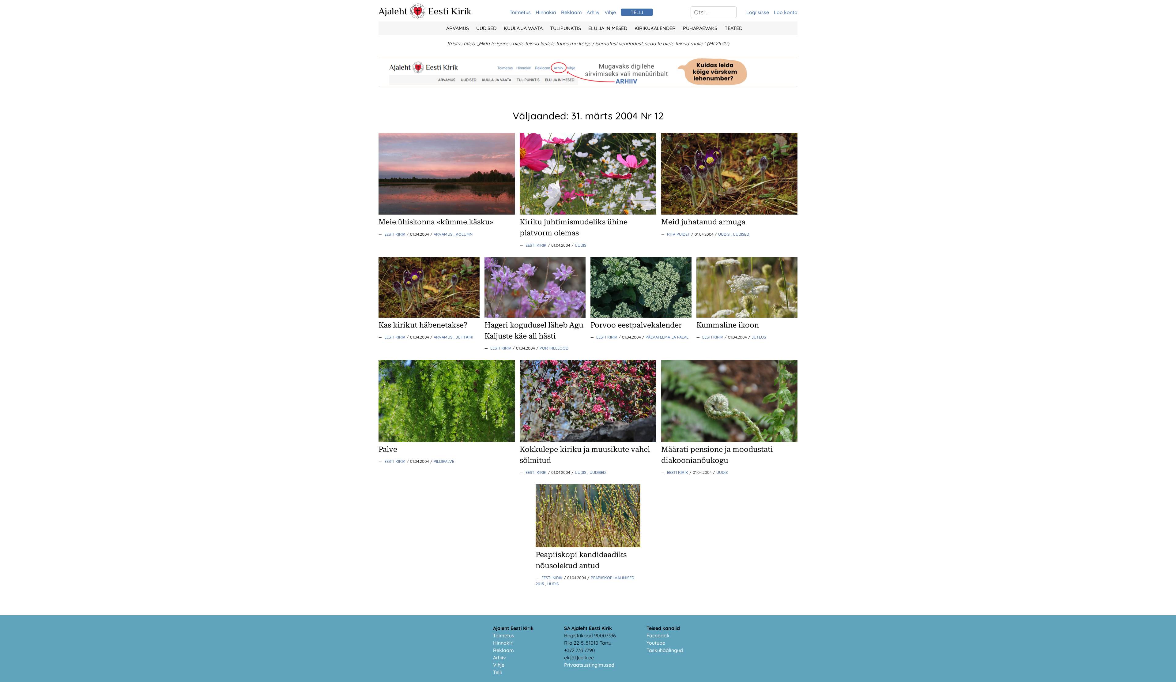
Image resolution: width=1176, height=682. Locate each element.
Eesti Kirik (450, 11)
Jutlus (759, 337)
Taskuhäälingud (664, 650)
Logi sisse (757, 12)
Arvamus (457, 28)
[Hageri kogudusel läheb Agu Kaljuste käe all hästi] (535, 316)
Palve (388, 449)
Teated (733, 28)
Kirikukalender (655, 28)
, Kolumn (463, 234)
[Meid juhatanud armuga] (729, 213)
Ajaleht (393, 11)
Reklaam (571, 12)
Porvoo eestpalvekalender (636, 325)
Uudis (580, 245)
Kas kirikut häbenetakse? (423, 325)
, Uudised (740, 234)
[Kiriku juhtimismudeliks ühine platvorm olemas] (588, 213)
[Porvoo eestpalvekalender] (641, 316)
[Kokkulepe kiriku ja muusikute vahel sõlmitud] (588, 440)
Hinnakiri (546, 12)
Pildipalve (444, 461)
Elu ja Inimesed (607, 28)
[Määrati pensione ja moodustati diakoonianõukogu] (729, 440)
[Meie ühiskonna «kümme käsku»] (447, 213)
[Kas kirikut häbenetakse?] (429, 316)
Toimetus (520, 12)
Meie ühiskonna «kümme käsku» (436, 222)
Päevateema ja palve (667, 337)
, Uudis (552, 583)
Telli (497, 672)
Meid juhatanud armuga (703, 222)
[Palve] (447, 440)
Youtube (655, 643)
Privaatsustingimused (589, 665)
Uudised (486, 28)
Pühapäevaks (700, 28)
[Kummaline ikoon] (746, 316)
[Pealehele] (417, 17)
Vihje (610, 12)
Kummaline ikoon (727, 325)
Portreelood (554, 348)
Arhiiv (593, 12)
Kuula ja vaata (523, 28)
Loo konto (785, 12)
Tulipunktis (565, 28)
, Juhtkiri (463, 337)
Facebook (657, 635)
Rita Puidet (679, 234)
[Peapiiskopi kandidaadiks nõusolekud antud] (588, 545)
